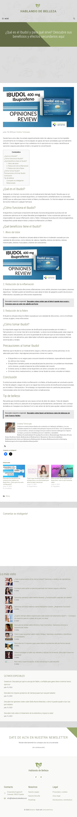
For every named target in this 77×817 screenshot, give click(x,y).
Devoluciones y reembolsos (62, 800)
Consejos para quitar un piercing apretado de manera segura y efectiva (40, 588)
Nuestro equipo (33, 792)
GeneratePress (48, 810)
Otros (8, 496)
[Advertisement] (38, 62)
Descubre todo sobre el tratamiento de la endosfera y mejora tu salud (28, 713)
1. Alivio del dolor (13, 163)
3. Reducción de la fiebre (15, 168)
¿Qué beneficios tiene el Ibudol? (15, 161)
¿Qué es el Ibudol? (10, 156)
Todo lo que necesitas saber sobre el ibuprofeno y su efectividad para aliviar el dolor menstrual (38, 480)
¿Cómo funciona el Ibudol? (13, 159)
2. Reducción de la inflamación (17, 166)
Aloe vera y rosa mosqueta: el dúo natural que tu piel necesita (36, 662)
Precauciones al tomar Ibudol (14, 173)
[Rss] (5, 446)
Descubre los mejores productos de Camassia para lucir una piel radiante (29, 693)
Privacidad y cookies (60, 792)
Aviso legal (56, 796)
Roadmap (31, 800)
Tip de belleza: (9, 178)
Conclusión (8, 176)
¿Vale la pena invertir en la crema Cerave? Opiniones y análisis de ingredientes (42, 579)
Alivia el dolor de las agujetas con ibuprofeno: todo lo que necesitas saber (61, 480)
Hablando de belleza (38, 11)
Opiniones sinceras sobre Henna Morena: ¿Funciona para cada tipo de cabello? (43, 597)
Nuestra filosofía (34, 796)
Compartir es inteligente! (15, 181)
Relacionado (11, 183)
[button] (74, 18)
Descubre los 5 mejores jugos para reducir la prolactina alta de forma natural (42, 643)
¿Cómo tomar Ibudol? (12, 171)
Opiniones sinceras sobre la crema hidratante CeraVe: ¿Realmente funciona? (42, 607)
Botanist (32, 810)
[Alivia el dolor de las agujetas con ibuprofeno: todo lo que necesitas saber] (62, 471)
